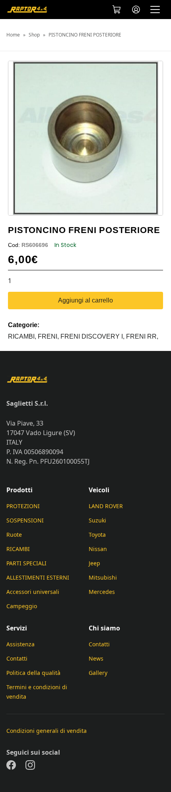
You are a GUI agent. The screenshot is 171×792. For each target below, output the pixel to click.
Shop (34, 35)
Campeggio (21, 606)
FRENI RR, (142, 336)
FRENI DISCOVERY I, (93, 336)
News (96, 658)
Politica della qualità (33, 672)
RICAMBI (18, 549)
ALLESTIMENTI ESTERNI (37, 577)
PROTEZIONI (23, 506)
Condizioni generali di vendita (46, 730)
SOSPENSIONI (25, 520)
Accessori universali (32, 591)
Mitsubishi (103, 577)
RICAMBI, (23, 336)
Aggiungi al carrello (85, 300)
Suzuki (97, 520)
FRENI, (49, 336)
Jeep (94, 563)
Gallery (98, 672)
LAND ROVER (106, 506)
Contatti (16, 658)
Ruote (14, 534)
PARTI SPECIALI (26, 563)
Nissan (98, 549)
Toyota (97, 534)
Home (13, 35)
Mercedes (102, 591)
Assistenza (20, 644)
